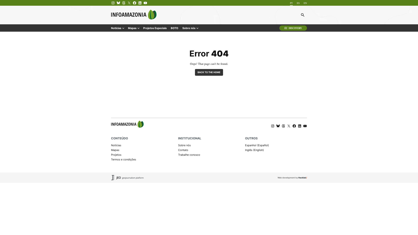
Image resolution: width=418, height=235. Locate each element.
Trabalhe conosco (189, 154)
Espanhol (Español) (257, 145)
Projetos (116, 154)
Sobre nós (188, 28)
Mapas (132, 28)
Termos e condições (123, 159)
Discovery (295, 28)
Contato (183, 150)
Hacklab (302, 177)
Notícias (116, 28)
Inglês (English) (254, 150)
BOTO (174, 28)
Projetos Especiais (155, 28)
